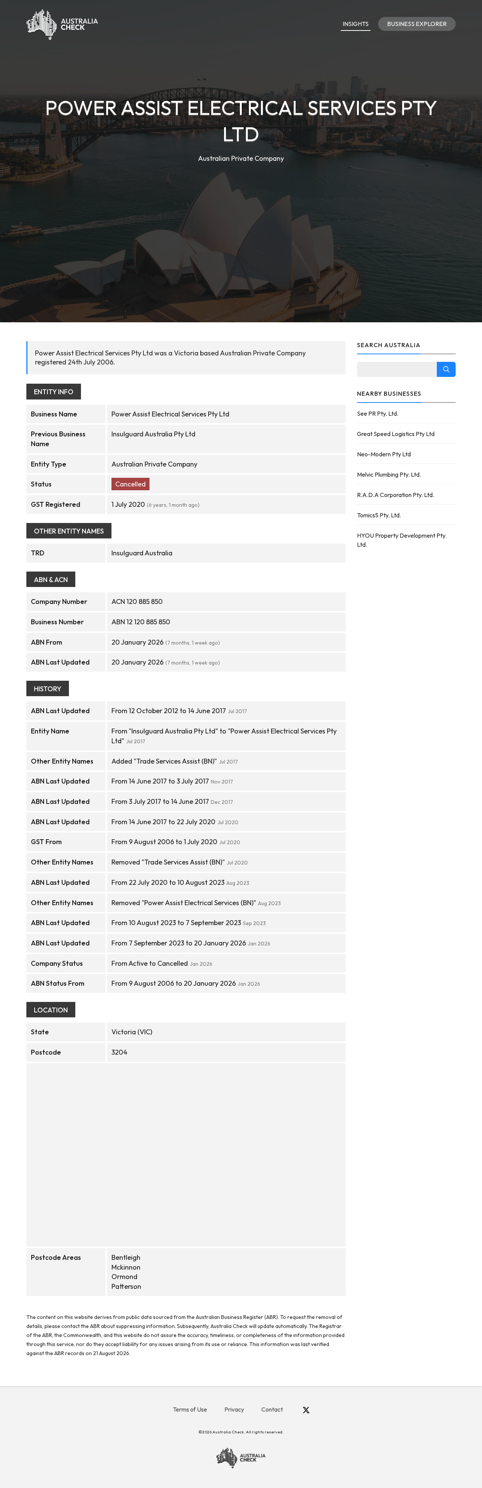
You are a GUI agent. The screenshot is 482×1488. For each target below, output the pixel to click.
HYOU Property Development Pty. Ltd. (402, 540)
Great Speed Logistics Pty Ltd (396, 434)
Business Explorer (417, 23)
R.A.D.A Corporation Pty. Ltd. (395, 495)
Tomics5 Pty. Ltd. (379, 515)
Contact (272, 1409)
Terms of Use (190, 1409)
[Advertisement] (241, 220)
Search (446, 369)
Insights (356, 23)
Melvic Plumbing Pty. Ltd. (389, 474)
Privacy (234, 1409)
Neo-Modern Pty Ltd (384, 454)
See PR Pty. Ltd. (377, 413)
